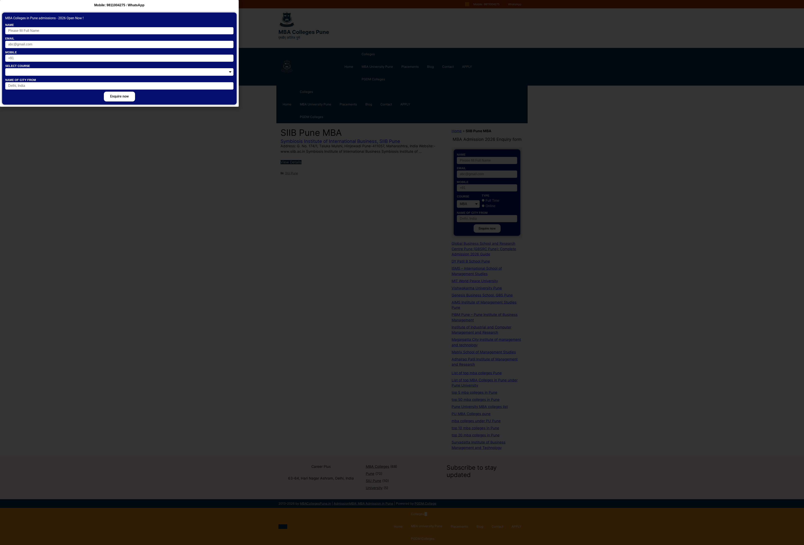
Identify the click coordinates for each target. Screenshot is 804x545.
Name (9, 25)
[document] (402, 272)
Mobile (11, 52)
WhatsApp (136, 5)
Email (9, 38)
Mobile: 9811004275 (109, 5)
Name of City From (20, 80)
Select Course (17, 66)
